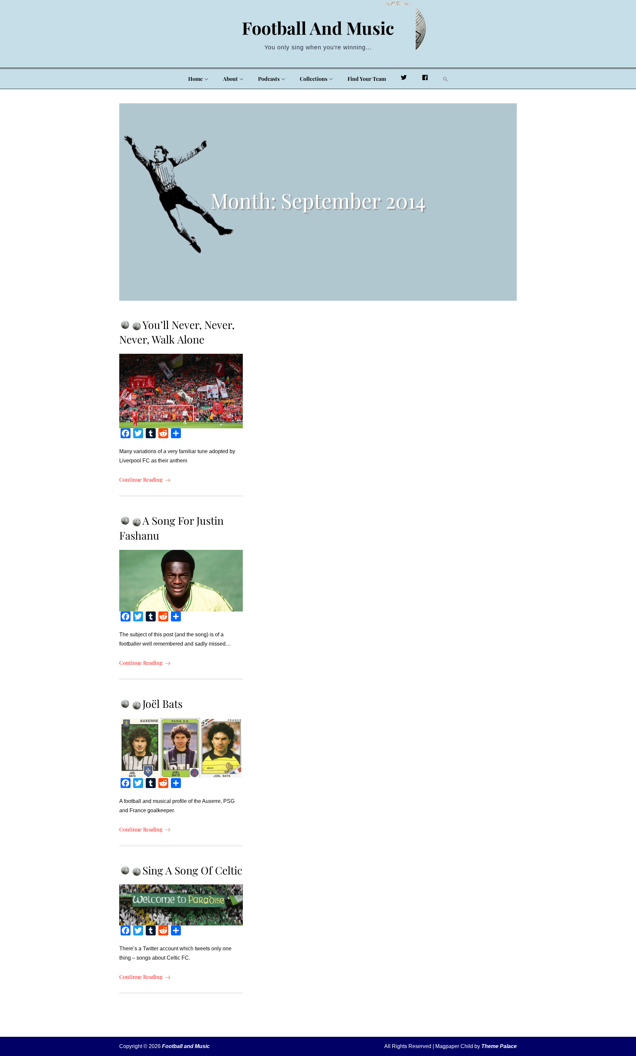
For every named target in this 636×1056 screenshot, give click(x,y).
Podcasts (269, 78)
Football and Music (318, 27)
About (230, 78)
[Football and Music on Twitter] (404, 79)
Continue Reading (140, 479)
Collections (313, 78)
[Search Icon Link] (445, 79)
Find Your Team (366, 78)
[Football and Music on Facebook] (425, 79)
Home (195, 78)
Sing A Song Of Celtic (192, 870)
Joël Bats (162, 703)
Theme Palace (499, 1046)
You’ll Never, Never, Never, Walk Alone (177, 331)
